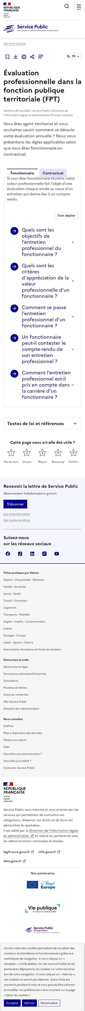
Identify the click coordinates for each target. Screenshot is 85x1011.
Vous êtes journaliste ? (17, 761)
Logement (9, 608)
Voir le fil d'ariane (14, 44)
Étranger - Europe (14, 636)
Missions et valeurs (14, 740)
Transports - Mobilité (16, 615)
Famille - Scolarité (14, 587)
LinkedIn (32, 553)
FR (73, 56)
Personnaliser (49, 1003)
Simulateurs (10, 681)
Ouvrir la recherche (66, 6)
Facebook (7, 553)
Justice (7, 629)
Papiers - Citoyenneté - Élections (23, 580)
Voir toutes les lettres (16, 520)
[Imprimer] (24, 57)
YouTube (56, 553)
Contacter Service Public (19, 768)
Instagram (44, 553)
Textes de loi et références (35, 423)
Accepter (12, 1003)
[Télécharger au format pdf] (16, 57)
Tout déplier (66, 215)
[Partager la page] (32, 57)
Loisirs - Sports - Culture (18, 642)
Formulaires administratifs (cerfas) (24, 674)
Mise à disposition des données (22, 733)
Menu (79, 9)
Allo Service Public (15, 702)
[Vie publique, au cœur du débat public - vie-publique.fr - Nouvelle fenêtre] (42, 909)
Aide (6, 747)
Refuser (29, 1003)
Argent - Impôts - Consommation (24, 622)
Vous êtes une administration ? (22, 754)
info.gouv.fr (47, 852)
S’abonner (15, 504)
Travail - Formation (15, 601)
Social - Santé (11, 594)
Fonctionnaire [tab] (22, 173)
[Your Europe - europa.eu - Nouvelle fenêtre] (42, 884)
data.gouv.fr (12, 861)
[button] (40, 57)
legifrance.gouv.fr (16, 852)
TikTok (20, 553)
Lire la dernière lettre (16, 514)
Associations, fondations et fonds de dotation (32, 649)
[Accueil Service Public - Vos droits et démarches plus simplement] (31, 32)
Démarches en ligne (15, 667)
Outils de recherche (15, 695)
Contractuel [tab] (53, 173)
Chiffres (8, 726)
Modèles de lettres (15, 688)
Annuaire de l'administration (21, 709)
